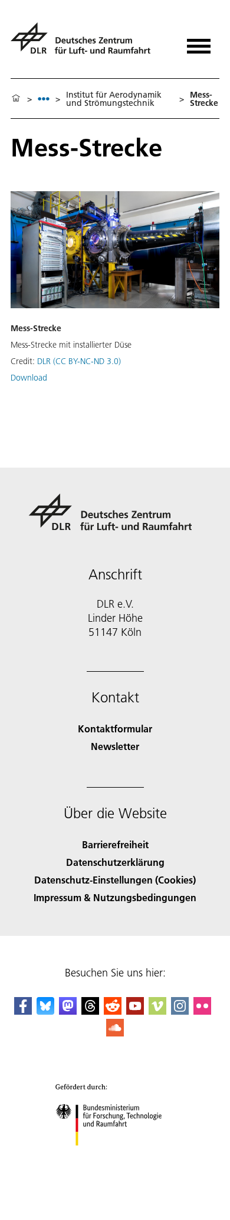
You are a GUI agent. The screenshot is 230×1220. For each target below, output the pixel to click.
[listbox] (44, 98)
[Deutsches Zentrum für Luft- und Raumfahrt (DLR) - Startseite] (85, 43)
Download (29, 377)
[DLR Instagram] (180, 1011)
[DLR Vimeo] (157, 1011)
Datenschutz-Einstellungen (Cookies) (115, 880)
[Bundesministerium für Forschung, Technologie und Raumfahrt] (115, 1157)
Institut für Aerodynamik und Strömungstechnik (114, 99)
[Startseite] (16, 99)
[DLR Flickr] (202, 1011)
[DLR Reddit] (112, 1011)
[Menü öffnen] (198, 42)
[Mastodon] (68, 1011)
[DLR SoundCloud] (115, 1032)
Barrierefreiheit (115, 844)
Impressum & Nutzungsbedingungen (115, 897)
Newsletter (115, 746)
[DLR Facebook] (23, 1011)
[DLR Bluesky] (45, 1011)
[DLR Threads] (90, 1011)
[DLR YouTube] (135, 1011)
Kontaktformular (115, 728)
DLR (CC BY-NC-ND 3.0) (79, 361)
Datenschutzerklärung (115, 862)
